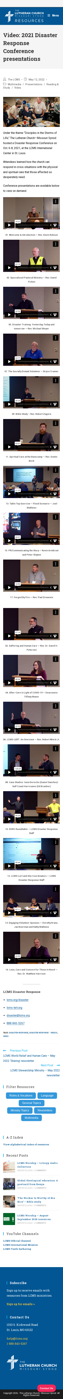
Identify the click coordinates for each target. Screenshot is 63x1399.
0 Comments (40, 1170)
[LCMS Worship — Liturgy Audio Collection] (9, 1166)
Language (47, 1095)
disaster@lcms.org (18, 1015)
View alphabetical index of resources (26, 1144)
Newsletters (45, 1110)
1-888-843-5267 (17, 1343)
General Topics (31, 1102)
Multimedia (14, 84)
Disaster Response (18, 1033)
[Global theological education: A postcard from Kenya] (9, 1184)
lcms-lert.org (14, 1007)
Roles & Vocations (20, 1095)
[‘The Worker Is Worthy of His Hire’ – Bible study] (9, 1202)
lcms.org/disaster (18, 1000)
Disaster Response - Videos (43, 1033)
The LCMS (14, 79)
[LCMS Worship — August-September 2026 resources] (9, 1219)
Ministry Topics (20, 1110)
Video (17, 87)
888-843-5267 (15, 1023)
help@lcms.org (17, 1338)
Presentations (33, 84)
